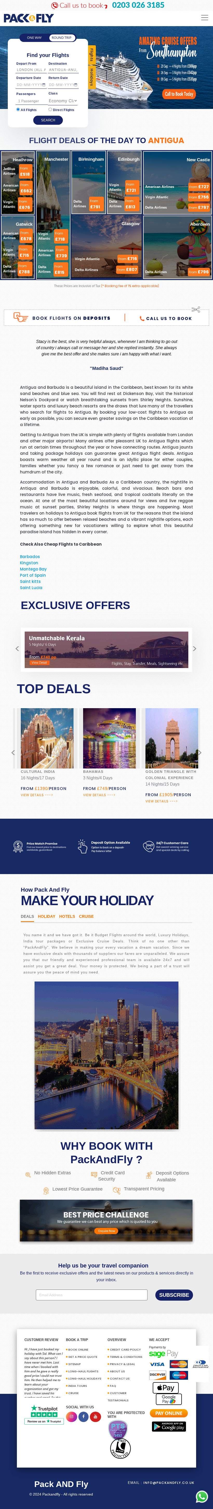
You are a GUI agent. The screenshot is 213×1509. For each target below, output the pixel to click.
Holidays (91, 77)
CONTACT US (120, 1378)
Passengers (26, 94)
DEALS (27, 916)
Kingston (29, 563)
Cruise (86, 916)
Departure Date (28, 78)
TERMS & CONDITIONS (126, 1357)
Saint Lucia (31, 587)
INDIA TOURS (77, 1386)
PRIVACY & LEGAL (122, 1364)
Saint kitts (30, 581)
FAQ (113, 1386)
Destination (58, 63)
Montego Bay (33, 569)
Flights (91, 55)
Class (53, 93)
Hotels (67, 916)
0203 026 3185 (138, 5)
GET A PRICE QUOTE (82, 1357)
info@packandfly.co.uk (168, 1482)
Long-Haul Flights (83, 1371)
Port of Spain (33, 575)
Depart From (26, 63)
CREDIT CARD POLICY (125, 1349)
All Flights (29, 110)
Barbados (30, 556)
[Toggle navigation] (204, 17)
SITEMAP (74, 1364)
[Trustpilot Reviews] (44, 1414)
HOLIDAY (46, 916)
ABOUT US (117, 1371)
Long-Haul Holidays (84, 1378)
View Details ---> (37, 795)
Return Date (58, 78)
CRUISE (73, 1393)
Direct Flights (64, 110)
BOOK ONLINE (78, 1349)
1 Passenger (28, 101)
